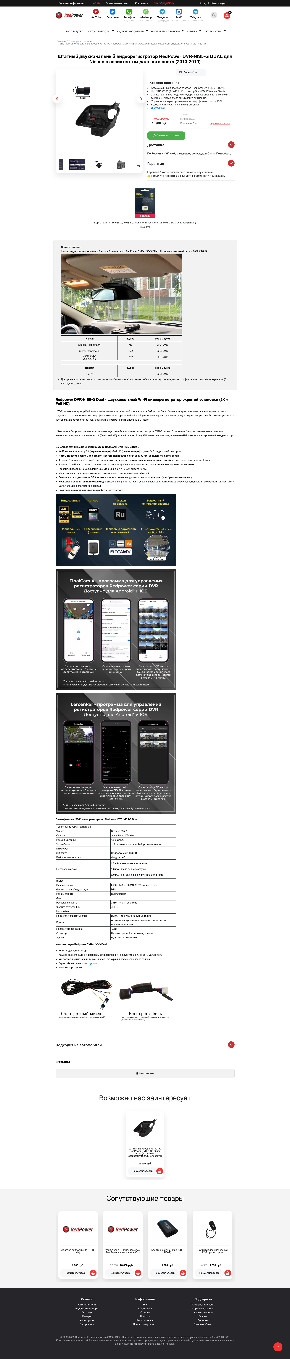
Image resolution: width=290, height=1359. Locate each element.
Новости (145, 1316)
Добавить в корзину (166, 135)
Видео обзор (191, 72)
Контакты (140, 3)
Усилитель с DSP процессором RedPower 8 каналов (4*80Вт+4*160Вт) (77, 1252)
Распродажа (87, 1324)
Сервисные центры (203, 1308)
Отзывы (145, 1312)
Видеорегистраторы (80, 41)
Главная (61, 41)
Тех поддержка (164, 3)
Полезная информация (72, 3)
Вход (202, 3)
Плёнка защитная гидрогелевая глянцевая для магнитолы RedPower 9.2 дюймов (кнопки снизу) (212, 1253)
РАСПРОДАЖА (74, 31)
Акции (96, 3)
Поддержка (203, 1299)
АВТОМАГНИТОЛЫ (99, 31)
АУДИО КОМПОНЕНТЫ (130, 31)
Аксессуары (87, 1320)
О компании (145, 1308)
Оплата (203, 1316)
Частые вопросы (203, 1312)
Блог (145, 1304)
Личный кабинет (203, 1324)
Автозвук (87, 1312)
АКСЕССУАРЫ (213, 31)
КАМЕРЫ (192, 31)
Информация (145, 1299)
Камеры (87, 1316)
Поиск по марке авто (145, 1324)
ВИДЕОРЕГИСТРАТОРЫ (165, 31)
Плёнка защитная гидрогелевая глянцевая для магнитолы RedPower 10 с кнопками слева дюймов (122, 1253)
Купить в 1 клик (220, 123)
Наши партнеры (145, 1320)
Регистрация (218, 3)
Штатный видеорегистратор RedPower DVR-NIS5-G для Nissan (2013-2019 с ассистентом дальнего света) (145, 1152)
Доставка (203, 1320)
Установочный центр (117, 3)
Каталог (87, 1299)
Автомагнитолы (87, 1304)
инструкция (90, 963)
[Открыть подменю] (113, 31)
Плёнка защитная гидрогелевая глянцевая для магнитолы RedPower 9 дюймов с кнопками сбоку (167, 1253)
